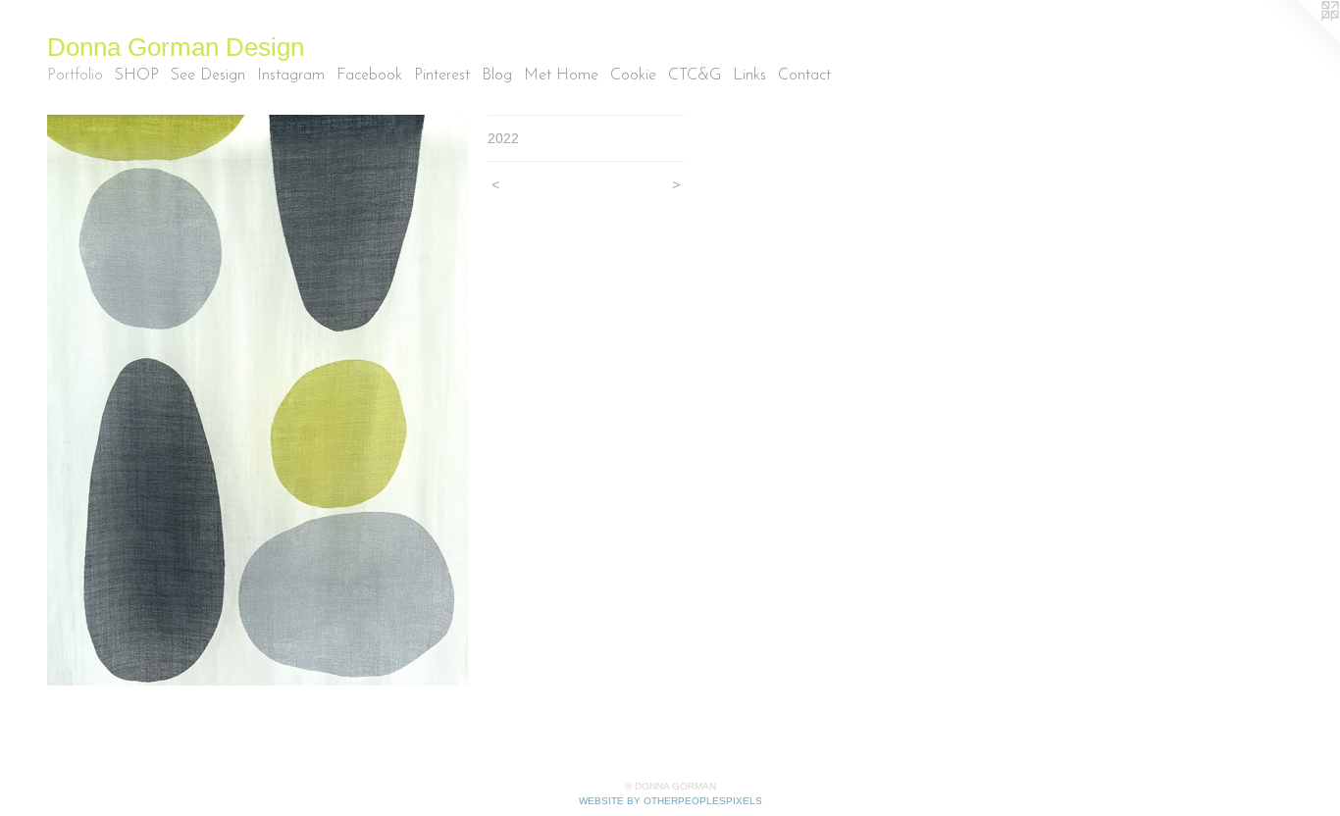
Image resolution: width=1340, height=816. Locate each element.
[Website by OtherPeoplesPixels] (1301, 39)
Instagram (291, 75)
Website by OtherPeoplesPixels (670, 800)
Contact (804, 75)
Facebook (369, 75)
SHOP (137, 75)
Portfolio (75, 75)
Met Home (561, 75)
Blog (497, 75)
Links (749, 75)
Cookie (633, 75)
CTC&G (694, 75)
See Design (208, 75)
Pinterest (442, 75)
